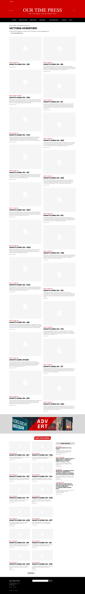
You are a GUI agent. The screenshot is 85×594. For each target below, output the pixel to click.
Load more (30, 573)
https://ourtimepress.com (17, 33)
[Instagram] (11, 587)
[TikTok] (13, 587)
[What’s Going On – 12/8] (25, 48)
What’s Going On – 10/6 (19, 322)
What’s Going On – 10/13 (19, 285)
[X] (15, 587)
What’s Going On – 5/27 (19, 564)
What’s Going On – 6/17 (42, 520)
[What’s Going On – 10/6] (25, 306)
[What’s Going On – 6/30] (59, 388)
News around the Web (15, 95)
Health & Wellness (60, 457)
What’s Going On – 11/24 (19, 97)
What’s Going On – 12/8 (19, 64)
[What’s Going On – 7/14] (59, 313)
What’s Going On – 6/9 (19, 543)
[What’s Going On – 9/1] (59, 86)
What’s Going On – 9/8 (53, 64)
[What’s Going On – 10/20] (25, 232)
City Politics (59, 446)
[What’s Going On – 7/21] (59, 275)
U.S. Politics (58, 469)
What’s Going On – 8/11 (53, 215)
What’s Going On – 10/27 (19, 210)
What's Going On (13, 62)
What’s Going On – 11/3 (19, 172)
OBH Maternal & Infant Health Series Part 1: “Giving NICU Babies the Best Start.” (65, 460)
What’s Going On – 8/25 (53, 140)
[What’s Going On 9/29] (25, 344)
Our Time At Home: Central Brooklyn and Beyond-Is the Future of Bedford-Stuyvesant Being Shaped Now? (64, 486)
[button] (74, 10)
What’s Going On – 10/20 (20, 247)
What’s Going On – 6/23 (19, 520)
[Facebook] (9, 587)
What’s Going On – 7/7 (53, 366)
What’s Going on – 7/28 (53, 253)
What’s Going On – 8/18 (53, 178)
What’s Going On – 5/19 (42, 564)
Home (10, 25)
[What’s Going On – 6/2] (42, 534)
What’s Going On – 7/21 (53, 290)
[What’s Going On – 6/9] (19, 534)
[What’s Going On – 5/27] (19, 555)
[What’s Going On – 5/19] (42, 555)
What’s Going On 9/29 (19, 360)
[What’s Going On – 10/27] (25, 194)
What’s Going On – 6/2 (42, 543)
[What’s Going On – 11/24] (25, 82)
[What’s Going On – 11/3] (25, 157)
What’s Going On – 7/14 (53, 329)
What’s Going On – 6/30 (53, 404)
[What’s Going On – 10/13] (25, 269)
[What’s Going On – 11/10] (25, 119)
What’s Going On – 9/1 (53, 102)
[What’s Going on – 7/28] (59, 237)
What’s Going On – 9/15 (19, 398)
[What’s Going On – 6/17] (42, 511)
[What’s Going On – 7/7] (59, 351)
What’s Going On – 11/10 (19, 135)
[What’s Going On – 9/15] (25, 382)
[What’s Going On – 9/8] (59, 48)
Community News (60, 482)
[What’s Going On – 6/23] (19, 511)
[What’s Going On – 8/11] (59, 200)
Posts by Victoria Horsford (23, 25)
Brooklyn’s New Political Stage (63, 448)
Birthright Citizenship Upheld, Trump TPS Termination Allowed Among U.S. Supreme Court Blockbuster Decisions (65, 472)
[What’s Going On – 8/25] (59, 125)
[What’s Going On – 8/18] (59, 162)
